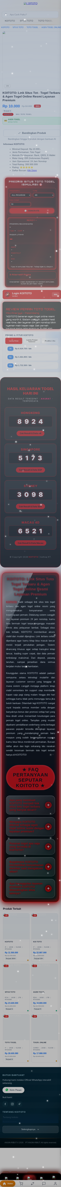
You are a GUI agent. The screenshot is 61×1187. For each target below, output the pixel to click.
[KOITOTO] (30, 5)
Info (55, 295)
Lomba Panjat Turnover (32, 341)
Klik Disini (32, 171)
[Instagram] (12, 1104)
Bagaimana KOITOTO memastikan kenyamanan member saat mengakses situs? (26, 867)
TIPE (35, 191)
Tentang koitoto (10, 1117)
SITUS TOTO (26, 20)
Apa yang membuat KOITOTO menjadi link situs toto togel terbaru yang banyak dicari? (24, 805)
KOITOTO (10, 20)
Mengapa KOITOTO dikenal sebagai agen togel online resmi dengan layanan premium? (26, 827)
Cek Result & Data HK (30, 433)
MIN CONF (14, 200)
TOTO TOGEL (45, 20)
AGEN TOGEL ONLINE (51, 27)
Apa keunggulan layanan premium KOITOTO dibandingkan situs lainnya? (26, 888)
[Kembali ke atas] (55, 1166)
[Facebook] (5, 1104)
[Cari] (6, 15)
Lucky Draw (14, 341)
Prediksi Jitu (50, 341)
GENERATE (31, 211)
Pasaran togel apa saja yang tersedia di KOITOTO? (24, 847)
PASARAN (15, 191)
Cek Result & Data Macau (30, 543)
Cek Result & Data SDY (30, 507)
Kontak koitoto (10, 1122)
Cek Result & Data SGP (30, 470)
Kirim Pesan (16, 1090)
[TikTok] (19, 1104)
